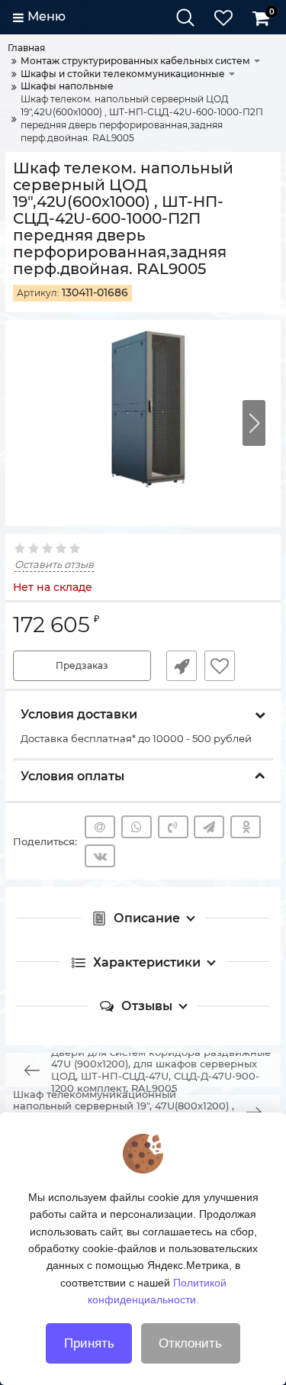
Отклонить (190, 1343)
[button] (254, 423)
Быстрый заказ (181, 666)
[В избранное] (219, 666)
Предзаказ (82, 665)
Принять (89, 1343)
